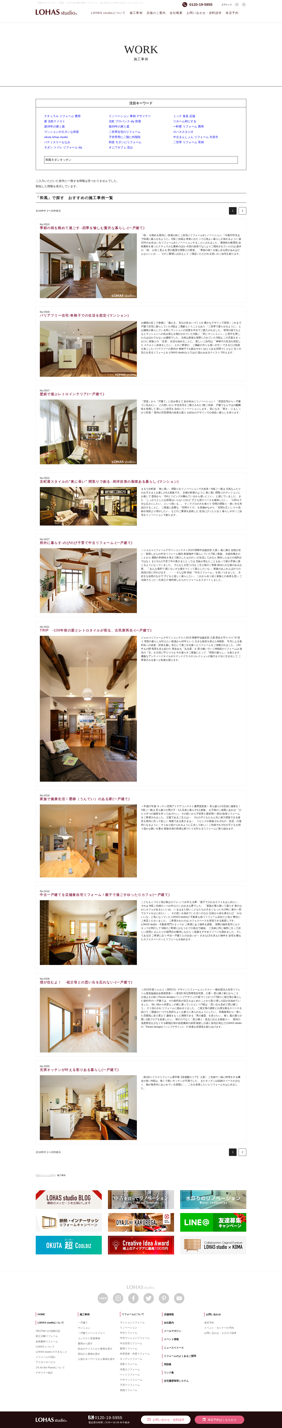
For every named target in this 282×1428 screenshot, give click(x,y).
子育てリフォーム (130, 1385)
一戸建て (83, 1322)
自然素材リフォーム (47, 1341)
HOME (41, 1314)
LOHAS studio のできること (51, 1351)
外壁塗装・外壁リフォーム (135, 1353)
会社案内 (169, 1322)
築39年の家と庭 (54, 126)
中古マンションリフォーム (135, 1338)
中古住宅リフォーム (131, 1343)
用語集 (167, 1364)
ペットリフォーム (130, 1374)
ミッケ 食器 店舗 (184, 116)
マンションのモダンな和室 (61, 131)
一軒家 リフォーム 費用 (188, 126)
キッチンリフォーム (131, 1358)
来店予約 (232, 12)
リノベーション (128, 1327)
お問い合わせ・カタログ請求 (220, 1333)
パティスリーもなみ (57, 142)
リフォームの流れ (46, 1357)
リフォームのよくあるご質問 (180, 1356)
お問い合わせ (213, 1314)
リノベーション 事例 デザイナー (130, 116)
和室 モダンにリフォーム (125, 142)
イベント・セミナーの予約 (219, 1327)
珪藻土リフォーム (130, 1369)
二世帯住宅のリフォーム (125, 131)
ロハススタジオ (183, 131)
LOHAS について (45, 1346)
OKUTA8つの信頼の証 (48, 1331)
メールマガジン (172, 1331)
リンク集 (169, 1372)
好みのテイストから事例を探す (95, 1348)
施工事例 (136, 12)
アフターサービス (46, 1362)
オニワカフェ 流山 (121, 147)
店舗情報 (169, 1314)
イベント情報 (171, 1339)
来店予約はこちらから (219, 1419)
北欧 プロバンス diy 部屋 (125, 121)
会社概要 (176, 12)
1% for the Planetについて (50, 1367)
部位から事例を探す (89, 1353)
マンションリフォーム (132, 1322)
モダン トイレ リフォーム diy (63, 147)
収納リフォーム (128, 1390)
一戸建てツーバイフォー (91, 1333)
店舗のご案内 (156, 12)
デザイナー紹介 (44, 1372)
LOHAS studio (56, 12)
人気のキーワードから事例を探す (96, 1359)
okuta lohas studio (56, 137)
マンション (84, 1327)
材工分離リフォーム (47, 1336)
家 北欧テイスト (54, 121)
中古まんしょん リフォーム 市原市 (195, 137)
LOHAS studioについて (108, 12)
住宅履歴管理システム (176, 1380)
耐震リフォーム (128, 1348)
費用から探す (85, 1343)
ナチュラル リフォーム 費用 (62, 116)
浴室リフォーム (128, 1364)
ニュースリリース (174, 1347)
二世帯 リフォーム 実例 (188, 142)
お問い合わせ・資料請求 (204, 12)
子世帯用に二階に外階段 (125, 137)
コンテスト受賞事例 (89, 1338)
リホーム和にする (184, 121)
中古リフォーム (128, 1332)
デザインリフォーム (131, 1379)
